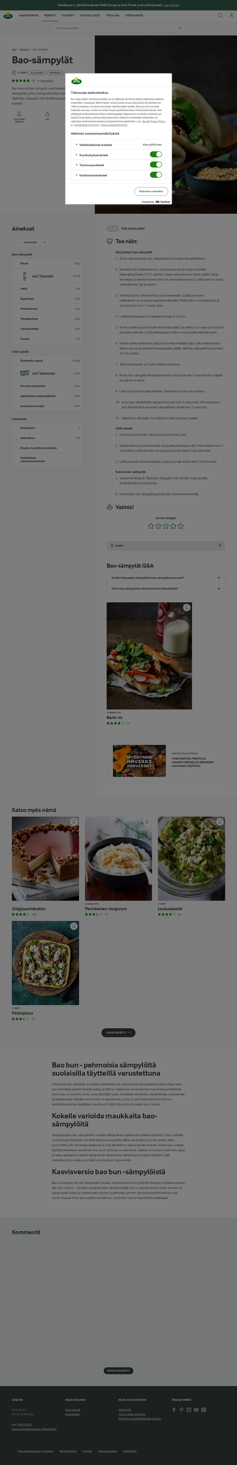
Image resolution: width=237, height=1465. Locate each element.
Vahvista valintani (151, 191)
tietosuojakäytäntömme (114, 124)
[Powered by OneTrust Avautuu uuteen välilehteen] (156, 202)
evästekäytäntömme (85, 124)
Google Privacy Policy (153, 121)
